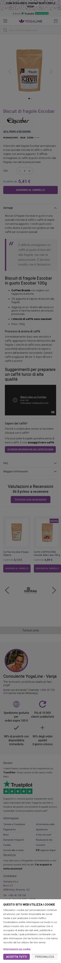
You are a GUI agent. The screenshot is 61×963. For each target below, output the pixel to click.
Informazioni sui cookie (17, 949)
